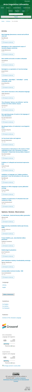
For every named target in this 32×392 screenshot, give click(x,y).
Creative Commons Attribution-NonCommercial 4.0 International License (16, 379)
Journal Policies (17, 7)
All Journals (27, 1)
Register (17, 11)
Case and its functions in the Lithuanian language (16, 91)
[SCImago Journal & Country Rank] (11, 365)
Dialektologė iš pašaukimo (9, 250)
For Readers (5, 304)
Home (2, 7)
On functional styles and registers (11, 138)
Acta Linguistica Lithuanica (16, 4)
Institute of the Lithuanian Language (11, 317)
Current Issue (26, 7)
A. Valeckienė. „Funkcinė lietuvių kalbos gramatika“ (16, 215)
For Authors (5, 306)
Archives (10, 11)
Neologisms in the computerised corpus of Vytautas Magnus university (14, 47)
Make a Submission (8, 294)
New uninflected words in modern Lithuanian (14, 58)
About (8, 7)
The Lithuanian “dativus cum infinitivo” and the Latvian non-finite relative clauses (15, 102)
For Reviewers (5, 308)
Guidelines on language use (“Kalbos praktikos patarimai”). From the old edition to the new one (15, 175)
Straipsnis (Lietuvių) (8, 42)
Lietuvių (4, 285)
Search (16, 16)
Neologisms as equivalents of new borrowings (14, 69)
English (4, 287)
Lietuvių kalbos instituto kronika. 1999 (12, 271)
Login (23, 11)
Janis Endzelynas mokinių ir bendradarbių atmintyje (16, 260)
